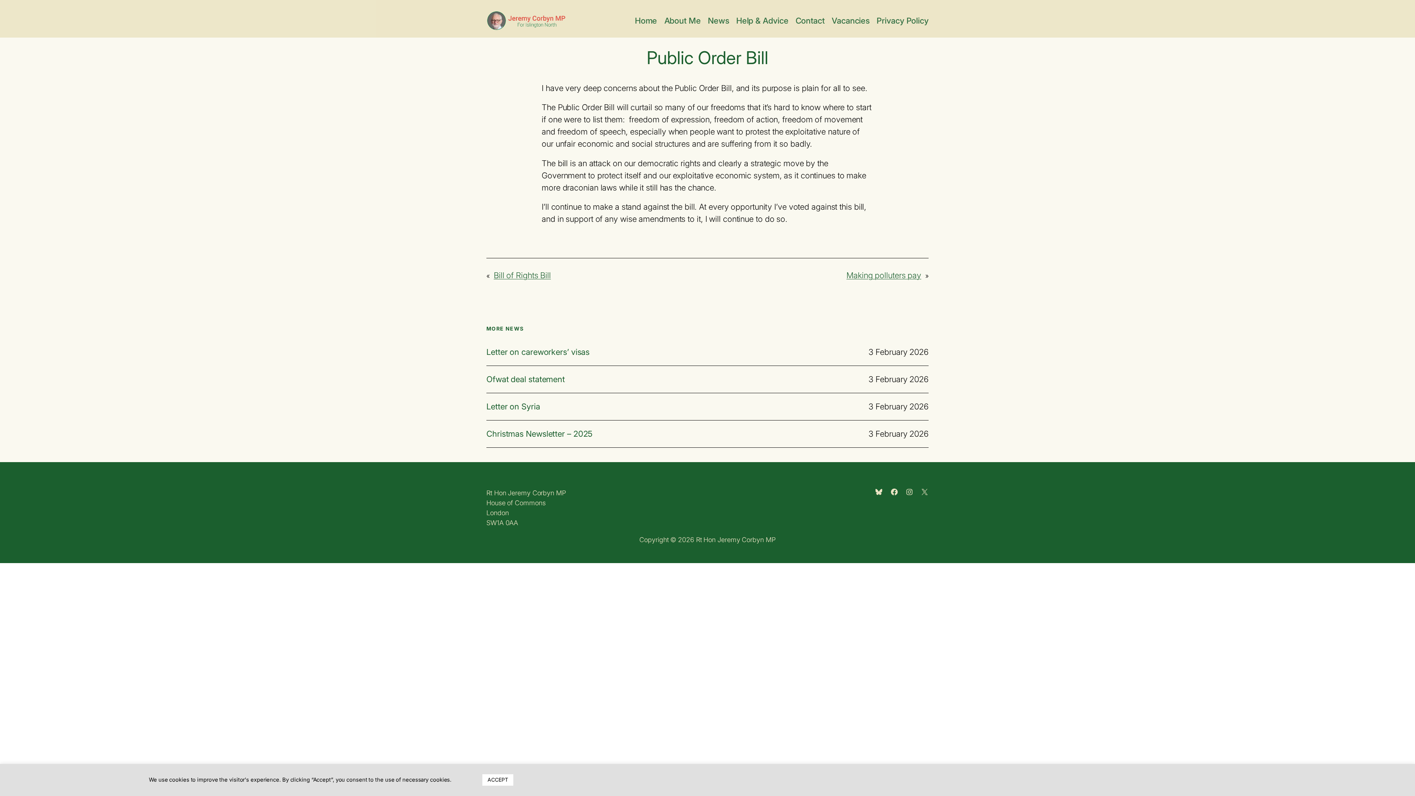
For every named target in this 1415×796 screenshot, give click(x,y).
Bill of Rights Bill (522, 275)
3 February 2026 (899, 352)
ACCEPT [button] (498, 779)
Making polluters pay (883, 275)
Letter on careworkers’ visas (538, 352)
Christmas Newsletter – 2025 (539, 434)
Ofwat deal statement (525, 379)
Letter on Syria (513, 406)
